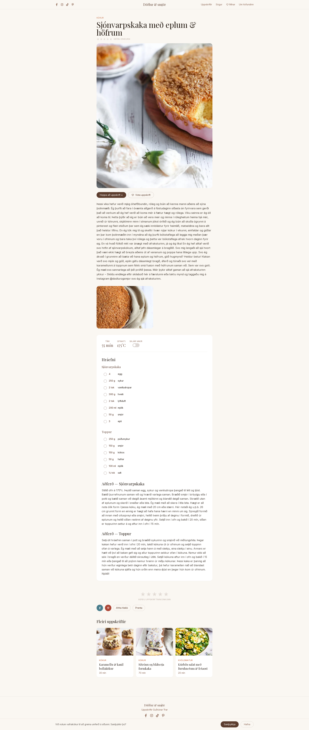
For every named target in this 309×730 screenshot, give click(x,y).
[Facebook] (56, 4)
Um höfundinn (246, 4)
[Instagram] (62, 4)
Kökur (100, 18)
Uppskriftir (206, 4)
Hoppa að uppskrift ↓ (111, 195)
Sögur (219, 4)
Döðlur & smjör (154, 4)
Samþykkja (229, 724)
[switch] (136, 345)
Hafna (247, 724)
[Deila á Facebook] (100, 608)
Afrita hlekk (122, 607)
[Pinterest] (72, 4)
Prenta (138, 607)
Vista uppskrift (142, 195)
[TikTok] (67, 4)
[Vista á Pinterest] (108, 608)
